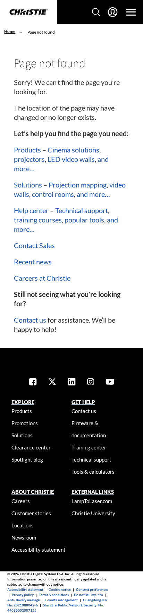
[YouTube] (110, 382)
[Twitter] (52, 382)
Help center (31, 210)
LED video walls (71, 159)
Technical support (81, 210)
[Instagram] (90, 382)
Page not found (41, 32)
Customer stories (31, 513)
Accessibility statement (38, 549)
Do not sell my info (88, 595)
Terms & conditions (54, 595)
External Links (93, 492)
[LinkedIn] (72, 382)
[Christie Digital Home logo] (28, 12)
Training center (89, 447)
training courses (38, 220)
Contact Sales (34, 245)
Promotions (24, 423)
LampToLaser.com (92, 501)
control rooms (53, 194)
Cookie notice (60, 589)
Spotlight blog (27, 459)
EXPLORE (22, 402)
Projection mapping (78, 185)
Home (9, 31)
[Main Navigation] (131, 12)
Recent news (33, 261)
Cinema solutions (73, 150)
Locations (22, 525)
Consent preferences (92, 589)
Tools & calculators (93, 471)
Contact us (30, 320)
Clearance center (31, 447)
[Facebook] (33, 382)
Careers (20, 501)
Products (27, 150)
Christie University (93, 513)
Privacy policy (23, 595)
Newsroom (23, 537)
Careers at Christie (42, 278)
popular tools (84, 220)
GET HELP (83, 402)
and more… (93, 194)
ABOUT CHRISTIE (32, 492)
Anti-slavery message (23, 600)
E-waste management (61, 600)
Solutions (28, 185)
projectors (29, 159)
